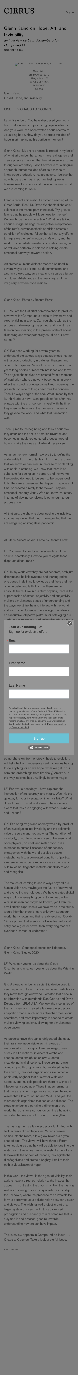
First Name (17, 662)
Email (13, 640)
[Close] (70, 623)
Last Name (17, 685)
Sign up (39, 738)
